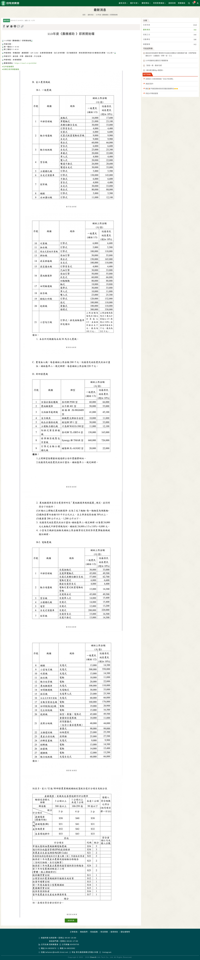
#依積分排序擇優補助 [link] (10, 69)
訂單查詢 (74, 932)
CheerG (93, 957)
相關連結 (181, 3)
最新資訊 (146, 29)
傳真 (62, 948)
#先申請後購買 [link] (8, 66)
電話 (43, 948)
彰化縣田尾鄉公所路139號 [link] (87, 952)
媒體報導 (146, 44)
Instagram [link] (106, 952)
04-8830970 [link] (50, 948)
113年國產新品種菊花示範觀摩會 (157, 60)
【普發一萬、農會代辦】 (154, 65)
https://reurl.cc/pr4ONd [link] (25, 63)
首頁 (83, 15)
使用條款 (114, 932)
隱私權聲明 (125, 932)
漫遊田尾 (172, 3)
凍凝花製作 (149, 84)
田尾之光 (146, 34)
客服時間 (45, 938)
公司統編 (65, 944)
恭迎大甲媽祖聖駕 (152, 93)
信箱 (43, 952)
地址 (74, 952)
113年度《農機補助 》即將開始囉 (107, 15)
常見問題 (104, 932)
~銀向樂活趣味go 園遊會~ (155, 70)
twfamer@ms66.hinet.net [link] (56, 952)
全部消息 (146, 25)
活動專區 (146, 39)
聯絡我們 (84, 932)
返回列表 (71, 920)
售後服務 (94, 932)
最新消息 (91, 15)
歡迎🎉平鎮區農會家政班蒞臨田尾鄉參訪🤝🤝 (162, 88)
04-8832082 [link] (69, 948)
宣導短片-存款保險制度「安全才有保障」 (160, 79)
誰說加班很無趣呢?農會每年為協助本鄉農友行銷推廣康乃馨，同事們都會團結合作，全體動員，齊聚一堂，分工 (171, 54)
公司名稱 (45, 944)
